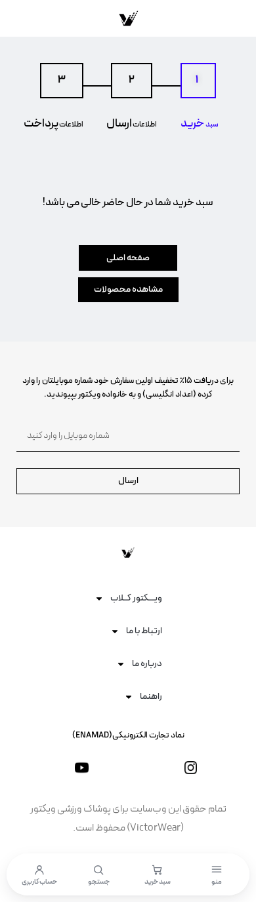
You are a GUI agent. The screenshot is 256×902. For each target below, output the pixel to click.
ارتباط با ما (144, 631)
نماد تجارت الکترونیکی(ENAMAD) (128, 735)
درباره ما (147, 664)
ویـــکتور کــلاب (136, 598)
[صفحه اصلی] (128, 18)
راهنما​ (151, 696)
